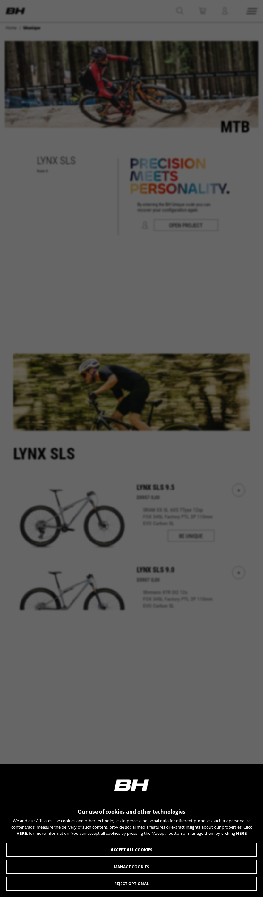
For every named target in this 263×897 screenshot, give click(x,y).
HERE (21, 833)
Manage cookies (131, 866)
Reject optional (131, 883)
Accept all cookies (131, 849)
